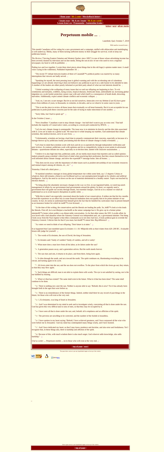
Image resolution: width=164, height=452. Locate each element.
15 (117, 140)
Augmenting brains (94, 23)
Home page (65, 16)
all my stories (123, 26)
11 (65, 114)
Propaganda (78, 23)
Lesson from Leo (64, 23)
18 (72, 165)
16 (119, 149)
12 (51, 118)
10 (114, 110)
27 (98, 341)
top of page (78, 346)
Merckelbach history (91, 16)
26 (41, 336)
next (114, 26)
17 (109, 158)
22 (81, 203)
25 (57, 231)
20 (47, 181)
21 (82, 192)
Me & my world (94, 21)
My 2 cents (76, 16)
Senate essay (64, 21)
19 (60, 169)
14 (74, 134)
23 (108, 220)
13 (108, 125)
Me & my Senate (79, 21)
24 (92, 224)
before (108, 26)
